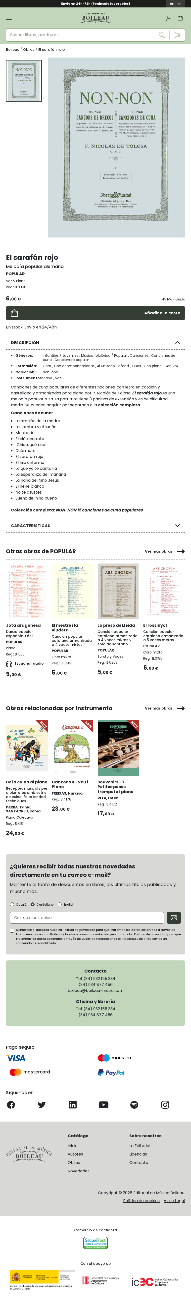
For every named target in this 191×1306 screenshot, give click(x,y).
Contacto (138, 1162)
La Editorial (139, 1146)
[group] (116, 147)
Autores (75, 1154)
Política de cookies (141, 1201)
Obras (74, 1162)
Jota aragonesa (23, 625)
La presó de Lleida (116, 625)
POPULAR (15, 274)
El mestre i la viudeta (65, 628)
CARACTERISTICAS (30, 526)
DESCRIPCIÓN (25, 343)
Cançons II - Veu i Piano (70, 784)
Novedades (79, 1171)
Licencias (138, 1154)
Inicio (73, 1146)
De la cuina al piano (27, 782)
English (69, 904)
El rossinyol (155, 625)
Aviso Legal (174, 1201)
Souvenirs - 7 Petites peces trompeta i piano (115, 786)
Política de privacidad (150, 934)
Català (21, 904)
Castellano (45, 904)
